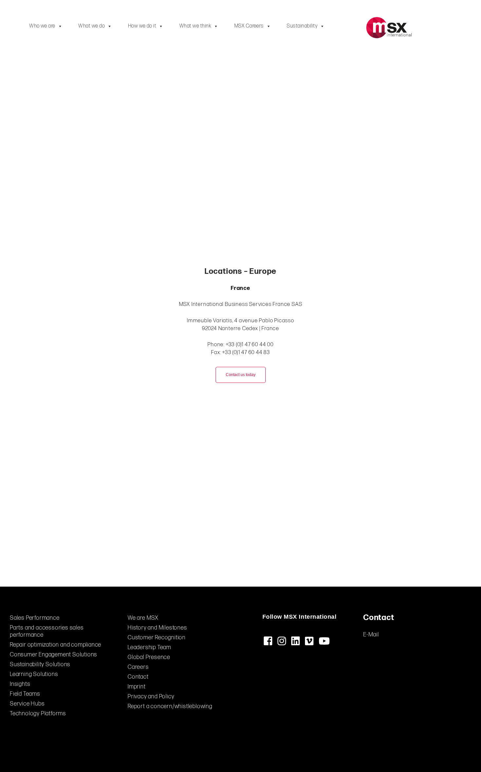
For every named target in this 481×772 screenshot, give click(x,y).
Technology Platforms (38, 713)
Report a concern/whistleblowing (170, 706)
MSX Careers (249, 26)
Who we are (42, 26)
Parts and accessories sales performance (47, 631)
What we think (195, 26)
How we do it (142, 26)
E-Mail (371, 634)
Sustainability (302, 26)
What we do (91, 26)
